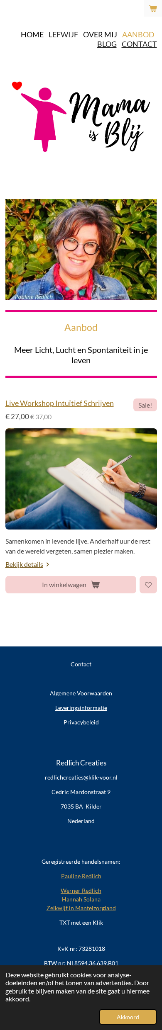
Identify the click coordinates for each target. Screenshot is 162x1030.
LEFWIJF (63, 34)
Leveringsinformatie (81, 707)
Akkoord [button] (128, 1016)
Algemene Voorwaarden (81, 693)
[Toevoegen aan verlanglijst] (148, 584)
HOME (32, 34)
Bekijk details (24, 564)
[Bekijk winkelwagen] (153, 8)
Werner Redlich (81, 890)
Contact (81, 664)
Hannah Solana (81, 899)
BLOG (107, 44)
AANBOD (138, 34)
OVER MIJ (100, 34)
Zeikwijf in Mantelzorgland (81, 907)
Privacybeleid (81, 722)
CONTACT (139, 44)
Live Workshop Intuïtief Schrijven (59, 403)
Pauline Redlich (81, 875)
